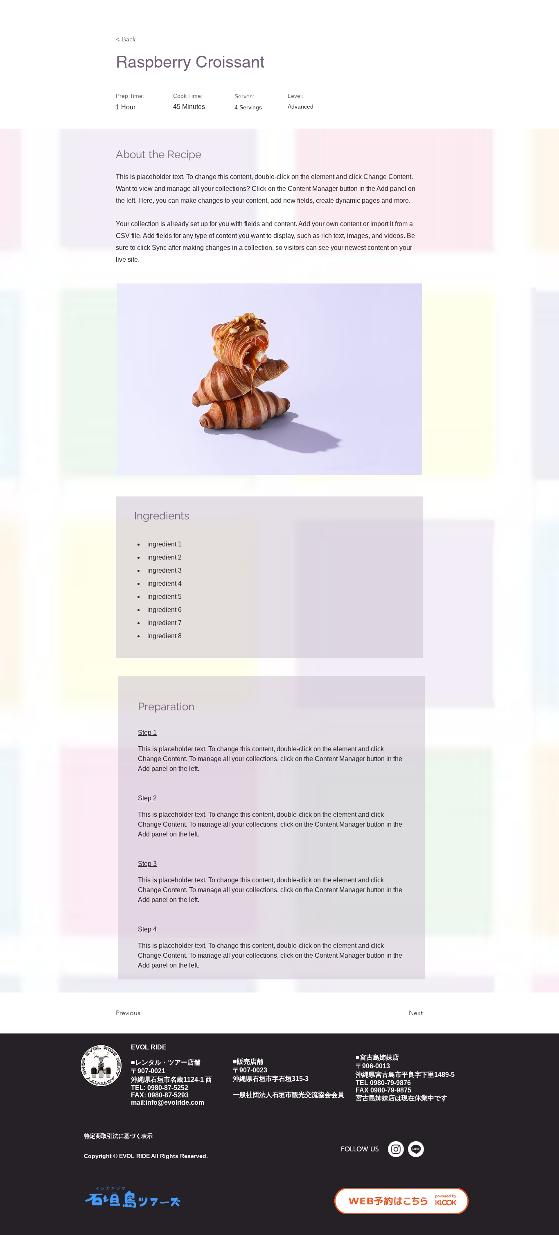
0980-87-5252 (167, 1087)
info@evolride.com (175, 1102)
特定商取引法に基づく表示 (118, 1136)
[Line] (416, 1149)
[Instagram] (396, 1149)
